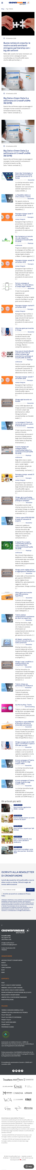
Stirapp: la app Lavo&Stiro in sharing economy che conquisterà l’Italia (24, 663)
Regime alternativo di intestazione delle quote (16, 992)
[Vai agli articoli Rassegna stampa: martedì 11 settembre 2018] (7, 309)
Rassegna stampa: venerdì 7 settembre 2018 (24, 377)
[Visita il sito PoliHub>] (8, 1108)
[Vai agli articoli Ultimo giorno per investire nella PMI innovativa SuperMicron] (7, 596)
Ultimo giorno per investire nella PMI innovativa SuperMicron (23, 594)
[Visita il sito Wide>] (18, 1086)
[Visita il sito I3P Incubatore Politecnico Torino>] (28, 1100)
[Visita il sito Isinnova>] (18, 1093)
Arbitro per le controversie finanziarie (14, 997)
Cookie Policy (5, 1024)
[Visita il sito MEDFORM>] (8, 1093)
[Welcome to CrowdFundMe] (19, 3)
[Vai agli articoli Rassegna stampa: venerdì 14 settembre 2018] (7, 264)
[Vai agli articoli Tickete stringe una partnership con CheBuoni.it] (7, 687)
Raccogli (4, 965)
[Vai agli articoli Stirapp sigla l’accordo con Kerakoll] (7, 403)
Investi (3, 962)
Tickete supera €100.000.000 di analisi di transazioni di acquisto (24, 519)
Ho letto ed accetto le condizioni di (16, 895)
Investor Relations (7, 999)
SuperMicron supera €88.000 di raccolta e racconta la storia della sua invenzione (24, 723)
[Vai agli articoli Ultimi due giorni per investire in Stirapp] (7, 331)
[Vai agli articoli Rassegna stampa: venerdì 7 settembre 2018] (7, 380)
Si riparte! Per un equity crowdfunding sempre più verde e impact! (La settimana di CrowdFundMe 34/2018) (24, 545)
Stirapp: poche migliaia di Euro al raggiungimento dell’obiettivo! (25, 570)
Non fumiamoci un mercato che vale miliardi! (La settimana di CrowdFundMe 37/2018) (24, 239)
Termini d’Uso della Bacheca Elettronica (14, 1012)
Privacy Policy (30, 904)
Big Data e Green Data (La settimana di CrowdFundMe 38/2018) (16, 100)
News (3, 972)
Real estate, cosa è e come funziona (12, 990)
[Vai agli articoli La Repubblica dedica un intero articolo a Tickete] (7, 198)
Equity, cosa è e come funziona (11, 985)
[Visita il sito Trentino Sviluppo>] (18, 1099)
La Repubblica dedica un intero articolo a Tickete (23, 195)
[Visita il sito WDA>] (8, 1099)
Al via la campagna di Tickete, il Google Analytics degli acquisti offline (24, 761)
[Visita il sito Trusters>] (8, 1080)
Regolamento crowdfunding (10, 995)
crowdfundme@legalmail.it (9, 944)
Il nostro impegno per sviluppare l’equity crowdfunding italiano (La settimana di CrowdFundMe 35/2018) (24, 450)
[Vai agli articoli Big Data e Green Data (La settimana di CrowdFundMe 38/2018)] (18, 79)
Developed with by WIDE (18, 1160)
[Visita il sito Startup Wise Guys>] (18, 1080)
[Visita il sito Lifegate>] (28, 1093)
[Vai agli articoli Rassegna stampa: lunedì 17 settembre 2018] (7, 217)
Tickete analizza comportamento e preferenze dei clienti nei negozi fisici (24, 616)
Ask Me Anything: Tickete (23, 705)
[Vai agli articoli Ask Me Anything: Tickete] (7, 708)
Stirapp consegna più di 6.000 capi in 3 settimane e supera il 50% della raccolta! (24, 743)
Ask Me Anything (30, 706)
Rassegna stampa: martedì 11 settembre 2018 (24, 306)
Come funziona (6, 967)
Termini (4, 906)
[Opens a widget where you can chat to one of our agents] (29, 1166)
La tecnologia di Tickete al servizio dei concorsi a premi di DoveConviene (24, 424)
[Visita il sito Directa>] (28, 1108)
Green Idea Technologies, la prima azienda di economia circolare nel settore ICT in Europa (24, 175)
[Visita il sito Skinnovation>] (28, 1079)
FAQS (3, 982)
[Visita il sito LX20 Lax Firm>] (8, 1086)
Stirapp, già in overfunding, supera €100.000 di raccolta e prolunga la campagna (24, 499)
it (1, 925)
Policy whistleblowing (8, 1022)
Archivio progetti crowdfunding (11, 960)
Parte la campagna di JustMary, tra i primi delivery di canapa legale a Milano (24, 284)
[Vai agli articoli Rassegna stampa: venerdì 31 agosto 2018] (7, 478)
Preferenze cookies (7, 1027)
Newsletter (31, 180)
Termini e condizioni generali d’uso (12, 1010)
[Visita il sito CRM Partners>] (18, 1108)
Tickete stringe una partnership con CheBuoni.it (24, 685)
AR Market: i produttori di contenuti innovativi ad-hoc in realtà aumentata (24, 641)
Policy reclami (6, 1015)
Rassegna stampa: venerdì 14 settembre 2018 (24, 261)
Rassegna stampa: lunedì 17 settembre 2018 (24, 214)
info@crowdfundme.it (24, 910)
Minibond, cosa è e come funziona (11, 987)
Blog (2, 9)
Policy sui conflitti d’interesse (11, 1017)
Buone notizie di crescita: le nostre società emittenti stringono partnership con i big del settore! (16, 47)
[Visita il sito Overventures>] (28, 1086)
